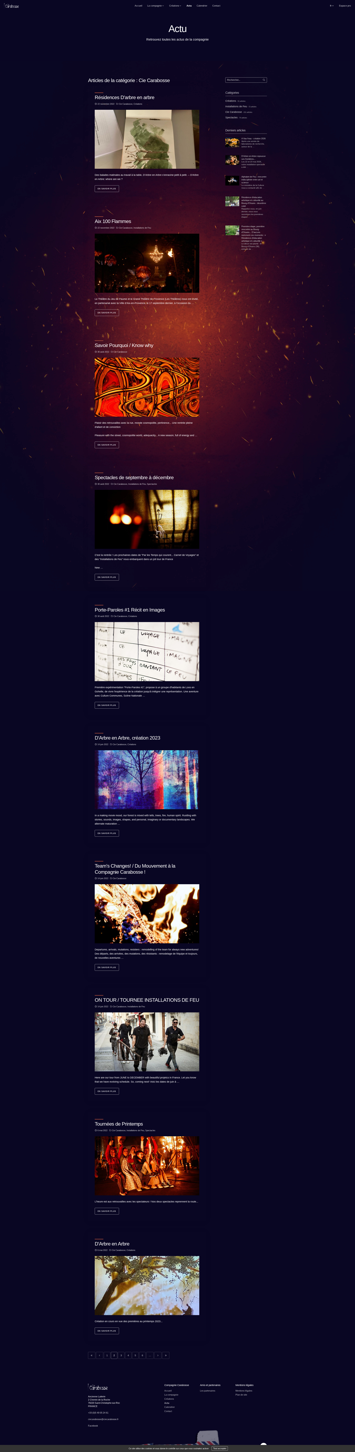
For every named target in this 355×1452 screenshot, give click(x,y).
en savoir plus (107, 189)
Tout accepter (219, 1448)
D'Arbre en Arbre (112, 1244)
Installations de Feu (142, 228)
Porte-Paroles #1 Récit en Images (130, 610)
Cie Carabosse (125, 104)
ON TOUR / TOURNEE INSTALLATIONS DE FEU (147, 1000)
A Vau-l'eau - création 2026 (253, 138)
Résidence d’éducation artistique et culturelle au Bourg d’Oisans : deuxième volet (253, 201)
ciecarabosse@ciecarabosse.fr (103, 1419)
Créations (138, 104)
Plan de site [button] (241, 1395)
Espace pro (345, 5)
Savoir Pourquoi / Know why (124, 345)
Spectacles (152, 484)
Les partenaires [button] (207, 1391)
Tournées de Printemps (119, 1124)
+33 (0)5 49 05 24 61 (98, 1413)
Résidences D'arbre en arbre (124, 97)
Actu (166, 1403)
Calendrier (169, 1407)
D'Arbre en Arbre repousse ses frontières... (253, 157)
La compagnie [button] (154, 5)
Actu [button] (189, 5)
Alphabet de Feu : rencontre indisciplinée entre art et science (253, 180)
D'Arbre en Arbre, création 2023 (127, 738)
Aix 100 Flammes (113, 221)
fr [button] (331, 5)
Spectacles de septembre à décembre (134, 477)
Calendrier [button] (202, 5)
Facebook (93, 1426)
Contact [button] (216, 5)
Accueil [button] (138, 5)
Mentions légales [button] (243, 1391)
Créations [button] (174, 5)
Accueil (168, 1391)
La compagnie (171, 1395)
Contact (168, 1411)
